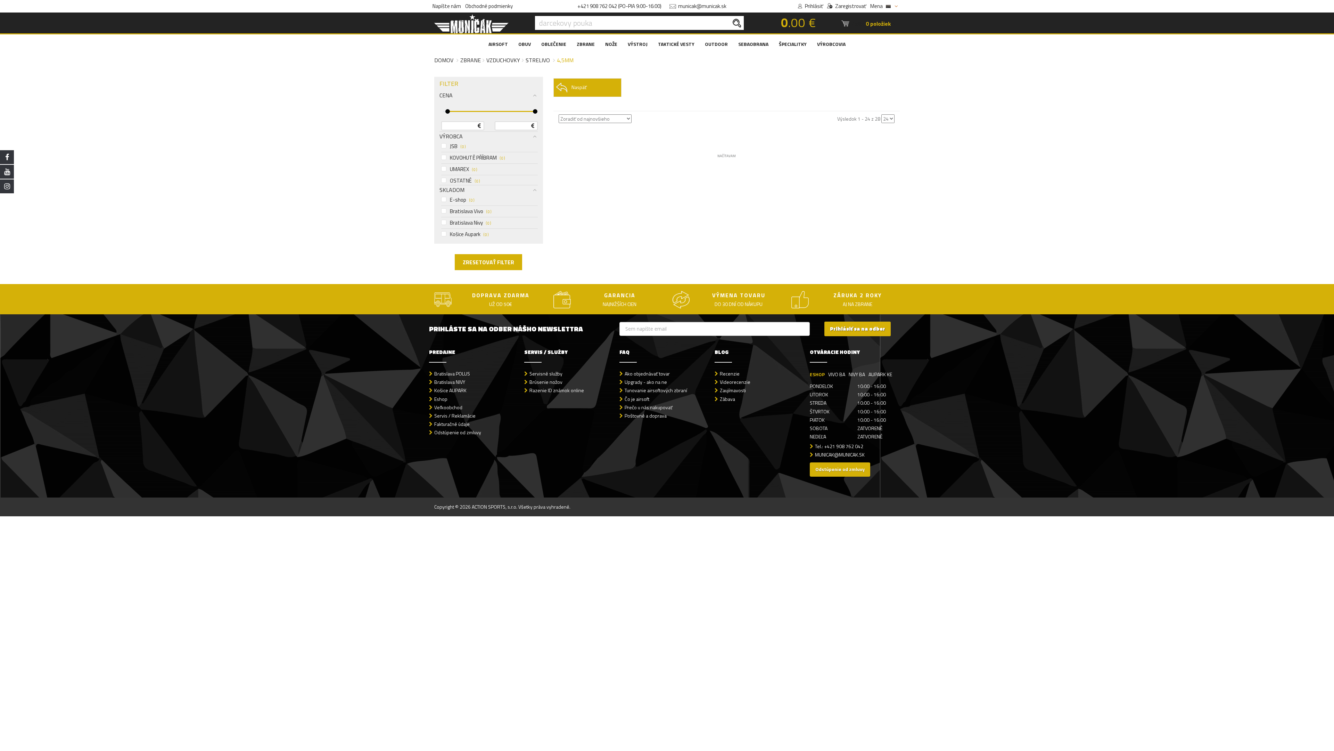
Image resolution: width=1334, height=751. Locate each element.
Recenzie (730, 373)
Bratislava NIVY (449, 382)
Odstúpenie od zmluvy (457, 432)
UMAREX (463, 169)
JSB (458, 146)
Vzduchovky (503, 60)
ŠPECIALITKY (793, 44)
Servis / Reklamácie (455, 415)
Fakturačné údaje (452, 424)
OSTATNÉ (465, 181)
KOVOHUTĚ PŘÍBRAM (477, 158)
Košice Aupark (469, 234)
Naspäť (579, 87)
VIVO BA (836, 374)
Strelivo (538, 60)
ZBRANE (586, 44)
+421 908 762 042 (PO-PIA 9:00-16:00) (619, 6)
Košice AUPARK (450, 390)
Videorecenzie (735, 382)
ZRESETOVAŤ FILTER (488, 262)
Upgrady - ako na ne (646, 382)
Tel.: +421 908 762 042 (839, 446)
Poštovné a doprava (646, 415)
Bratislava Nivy (470, 223)
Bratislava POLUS (452, 373)
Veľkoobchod (448, 407)
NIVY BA (857, 374)
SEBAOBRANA (753, 44)
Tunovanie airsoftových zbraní (656, 390)
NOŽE (611, 44)
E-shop (462, 200)
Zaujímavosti (733, 390)
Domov (443, 60)
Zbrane (470, 60)
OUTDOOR (716, 44)
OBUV (524, 44)
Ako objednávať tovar (647, 373)
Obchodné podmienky (489, 6)
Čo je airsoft (637, 399)
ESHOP (817, 374)
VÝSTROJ (638, 44)
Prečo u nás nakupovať (649, 407)
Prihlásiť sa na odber (857, 329)
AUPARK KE (880, 374)
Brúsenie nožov (545, 382)
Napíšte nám (447, 6)
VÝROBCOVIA (831, 44)
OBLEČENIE (553, 44)
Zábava (727, 399)
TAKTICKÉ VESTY (676, 44)
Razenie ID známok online (556, 390)
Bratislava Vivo (470, 211)
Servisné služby (545, 373)
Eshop (440, 399)
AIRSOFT (498, 44)
